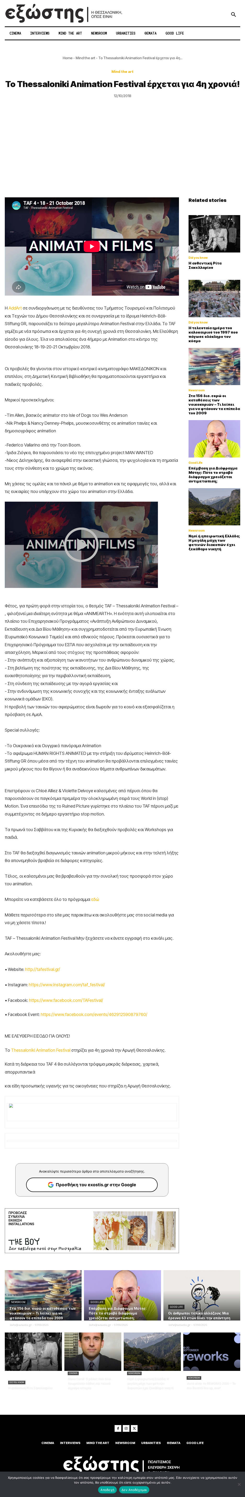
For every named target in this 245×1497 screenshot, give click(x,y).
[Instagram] (126, 1428)
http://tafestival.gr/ (42, 969)
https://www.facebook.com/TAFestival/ (66, 1000)
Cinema (73, 1373)
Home (67, 58)
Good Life (195, 462)
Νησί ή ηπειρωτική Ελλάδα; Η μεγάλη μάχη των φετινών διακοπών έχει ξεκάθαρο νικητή (214, 542)
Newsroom (197, 390)
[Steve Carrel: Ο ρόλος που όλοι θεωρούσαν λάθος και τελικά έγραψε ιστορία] (93, 1352)
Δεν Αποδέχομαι (134, 1490)
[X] (134, 1428)
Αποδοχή (107, 1490)
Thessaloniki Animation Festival (40, 1050)
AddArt (15, 308)
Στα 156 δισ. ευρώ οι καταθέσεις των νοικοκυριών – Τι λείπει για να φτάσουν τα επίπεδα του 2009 (214, 404)
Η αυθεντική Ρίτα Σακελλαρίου (205, 265)
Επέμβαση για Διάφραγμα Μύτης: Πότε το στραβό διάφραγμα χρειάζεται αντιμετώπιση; (213, 474)
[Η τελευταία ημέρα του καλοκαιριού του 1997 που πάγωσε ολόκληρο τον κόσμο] (214, 298)
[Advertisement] (122, 161)
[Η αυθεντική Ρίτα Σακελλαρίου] (214, 233)
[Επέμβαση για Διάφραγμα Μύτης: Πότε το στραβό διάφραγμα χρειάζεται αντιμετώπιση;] (214, 439)
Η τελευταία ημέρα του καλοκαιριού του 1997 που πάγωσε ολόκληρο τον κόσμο (213, 334)
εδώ (95, 899)
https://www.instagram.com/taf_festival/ (67, 984)
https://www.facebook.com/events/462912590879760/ (94, 1014)
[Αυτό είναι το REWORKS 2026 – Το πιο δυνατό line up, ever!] (211, 1352)
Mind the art (85, 58)
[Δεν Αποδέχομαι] (239, 1484)
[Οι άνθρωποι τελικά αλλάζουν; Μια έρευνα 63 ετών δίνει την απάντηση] (201, 1295)
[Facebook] (118, 1428)
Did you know (198, 257)
